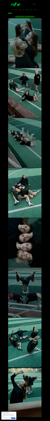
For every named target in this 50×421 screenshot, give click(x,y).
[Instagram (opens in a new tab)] (34, 4)
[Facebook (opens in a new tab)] (33, 4)
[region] (8, 416)
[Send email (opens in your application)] (35, 4)
